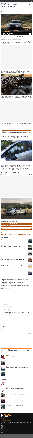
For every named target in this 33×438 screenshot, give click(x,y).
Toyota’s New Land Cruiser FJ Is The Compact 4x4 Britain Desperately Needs (13, 240)
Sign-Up (2, 432)
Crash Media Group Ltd (6, 420)
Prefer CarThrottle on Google (8, 33)
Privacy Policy (15, 229)
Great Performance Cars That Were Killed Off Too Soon (15, 405)
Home (2, 3)
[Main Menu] (31, 1)
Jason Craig (2, 11)
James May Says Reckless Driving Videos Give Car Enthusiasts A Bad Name (18, 367)
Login (1, 431)
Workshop (7, 349)
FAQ (1, 428)
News (1, 239)
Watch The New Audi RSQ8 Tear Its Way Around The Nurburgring (24, 235)
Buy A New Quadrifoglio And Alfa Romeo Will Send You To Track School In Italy (18, 361)
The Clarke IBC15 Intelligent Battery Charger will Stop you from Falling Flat (18, 356)
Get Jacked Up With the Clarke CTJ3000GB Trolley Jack (15, 388)
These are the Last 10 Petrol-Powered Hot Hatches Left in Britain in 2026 (12, 259)
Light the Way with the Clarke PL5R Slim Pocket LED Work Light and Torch (18, 350)
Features (2, 258)
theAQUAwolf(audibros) (6, 309)
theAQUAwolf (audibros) (7, 288)
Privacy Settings (3, 430)
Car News (5, 3)
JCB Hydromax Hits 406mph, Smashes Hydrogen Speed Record (11, 265)
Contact (2, 427)
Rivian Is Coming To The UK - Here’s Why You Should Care (10, 246)
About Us (2, 426)
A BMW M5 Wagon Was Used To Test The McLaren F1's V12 (8, 235)
